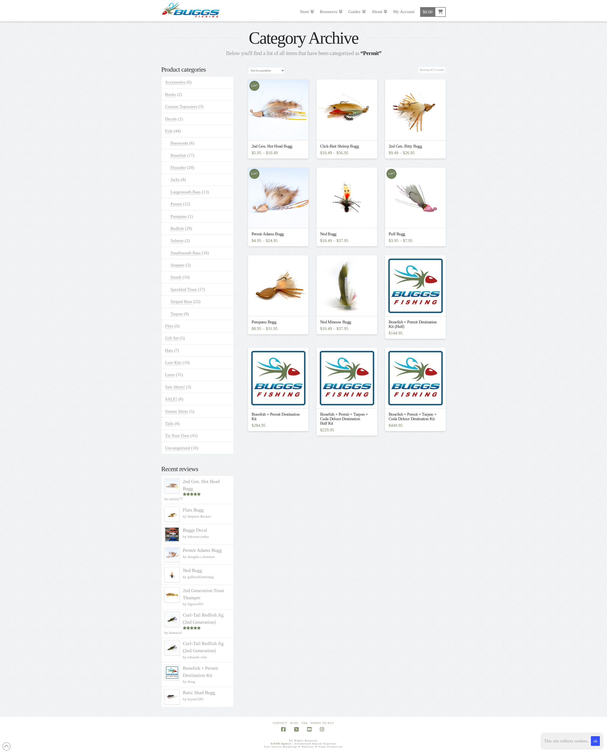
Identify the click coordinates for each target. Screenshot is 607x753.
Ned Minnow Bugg (335, 322)
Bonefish (178, 155)
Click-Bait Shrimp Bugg (339, 146)
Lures (170, 374)
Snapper (177, 265)
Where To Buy (322, 723)
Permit (176, 204)
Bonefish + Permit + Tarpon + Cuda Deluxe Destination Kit (412, 416)
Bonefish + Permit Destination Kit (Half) (413, 324)
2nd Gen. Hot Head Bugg (272, 146)
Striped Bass (181, 301)
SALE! (171, 399)
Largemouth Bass (185, 192)
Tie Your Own (177, 435)
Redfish (177, 228)
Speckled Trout (183, 289)
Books (170, 94)
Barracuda (179, 143)
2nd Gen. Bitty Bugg (405, 146)
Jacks (175, 179)
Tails (169, 423)
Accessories (175, 82)
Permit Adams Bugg (268, 234)
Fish (168, 131)
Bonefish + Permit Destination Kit (276, 416)
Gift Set (172, 338)
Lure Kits (173, 362)
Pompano (178, 216)
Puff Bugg (397, 234)
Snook (175, 277)
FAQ (305, 723)
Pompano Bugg (264, 322)
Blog (294, 723)
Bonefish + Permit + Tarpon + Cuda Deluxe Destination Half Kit (344, 419)
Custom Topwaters (181, 106)
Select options (280, 132)
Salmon (177, 240)
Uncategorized (177, 448)
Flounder (178, 167)
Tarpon (176, 313)
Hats (169, 350)
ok (595, 741)
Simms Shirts (176, 411)
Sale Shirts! (175, 387)
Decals (171, 118)
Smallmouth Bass (185, 253)
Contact (280, 723)
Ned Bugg (328, 234)
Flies (169, 326)
